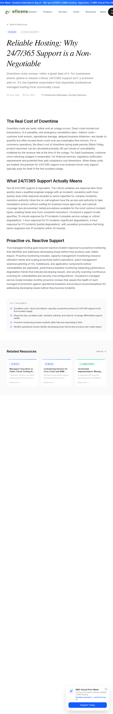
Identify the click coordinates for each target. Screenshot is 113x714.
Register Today (87, 705)
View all (99, 351)
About (103, 12)
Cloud (76, 12)
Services (62, 12)
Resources (91, 12)
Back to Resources (18, 24)
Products (47, 12)
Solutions (32, 12)
